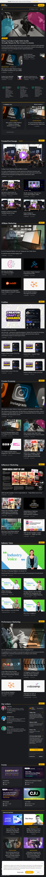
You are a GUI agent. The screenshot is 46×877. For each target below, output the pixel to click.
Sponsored (12, 827)
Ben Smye (34, 834)
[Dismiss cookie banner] (42, 863)
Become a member (38, 104)
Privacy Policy (32, 754)
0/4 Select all (32, 756)
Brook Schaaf (5, 594)
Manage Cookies (20, 872)
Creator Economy (5, 66)
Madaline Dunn (28, 697)
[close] (45, 1)
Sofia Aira (5, 50)
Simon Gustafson (6, 612)
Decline (38, 872)
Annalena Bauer (28, 596)
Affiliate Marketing (37, 120)
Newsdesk (5, 72)
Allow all (29, 872)
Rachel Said (5, 575)
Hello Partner (6, 875)
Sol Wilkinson (10, 727)
